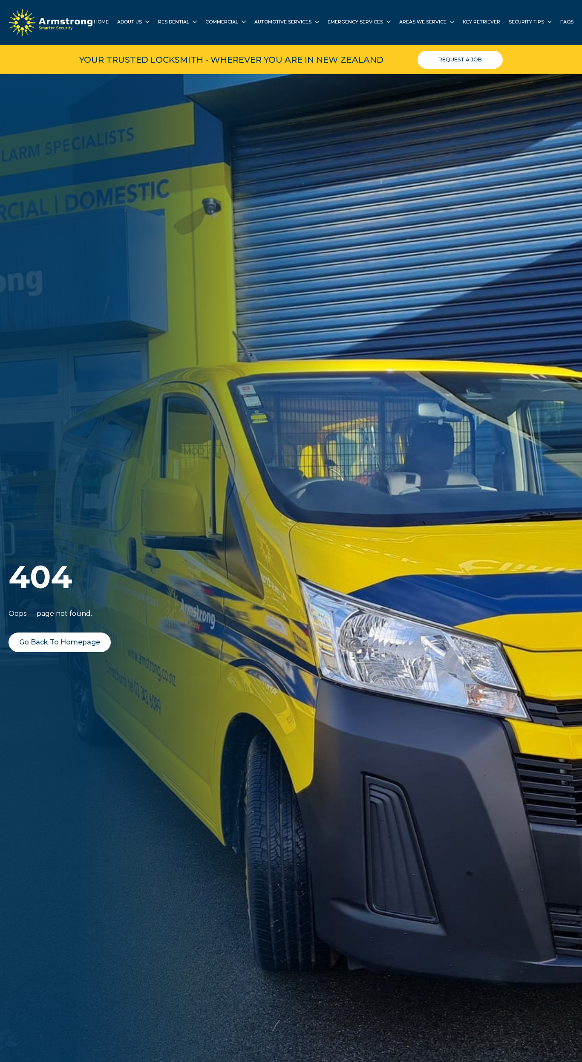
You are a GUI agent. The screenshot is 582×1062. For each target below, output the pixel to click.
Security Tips (526, 22)
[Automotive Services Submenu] (315, 23)
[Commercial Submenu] (242, 23)
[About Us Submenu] (146, 23)
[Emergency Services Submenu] (387, 23)
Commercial (221, 22)
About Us (129, 22)
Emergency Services (355, 22)
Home (101, 22)
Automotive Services (282, 22)
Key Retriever (481, 22)
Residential (173, 22)
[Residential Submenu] (193, 23)
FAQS (566, 22)
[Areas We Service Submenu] (450, 23)
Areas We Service (423, 22)
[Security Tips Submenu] (548, 23)
